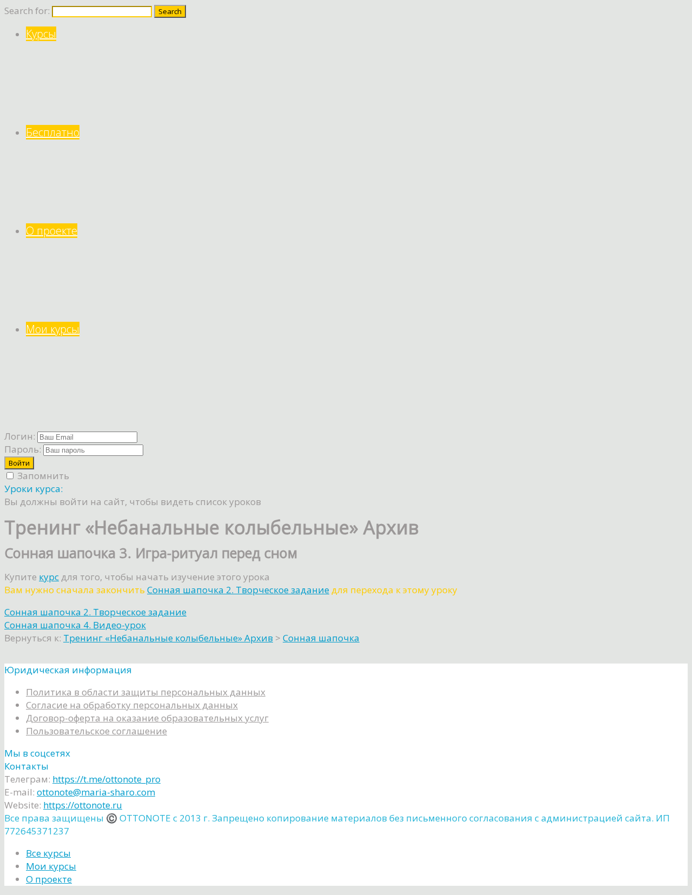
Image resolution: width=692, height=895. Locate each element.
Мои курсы (52, 329)
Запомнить (42, 475)
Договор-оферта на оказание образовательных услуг (147, 718)
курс (49, 577)
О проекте (51, 230)
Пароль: (22, 449)
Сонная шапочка (321, 638)
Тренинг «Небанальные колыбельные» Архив (168, 638)
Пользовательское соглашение (96, 731)
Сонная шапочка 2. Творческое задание (238, 590)
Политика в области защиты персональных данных (145, 692)
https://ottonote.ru (82, 805)
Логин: (19, 436)
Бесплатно (52, 132)
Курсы (41, 33)
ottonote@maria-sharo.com (96, 792)
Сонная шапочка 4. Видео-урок (75, 625)
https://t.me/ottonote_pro (106, 779)
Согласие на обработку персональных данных (132, 705)
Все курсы (48, 853)
